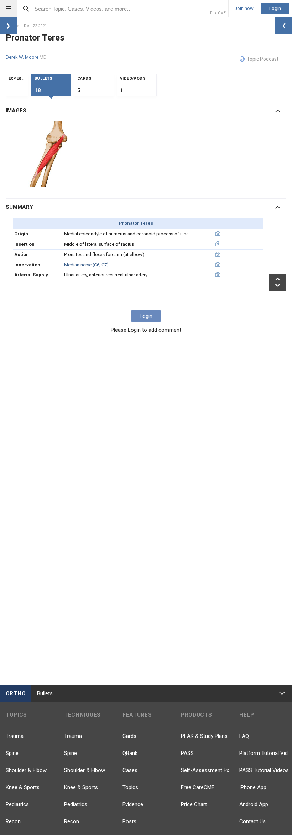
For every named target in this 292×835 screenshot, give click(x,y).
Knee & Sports (23, 787)
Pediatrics (17, 804)
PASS (187, 753)
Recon (13, 821)
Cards (129, 736)
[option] (49, 154)
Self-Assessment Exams (207, 770)
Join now (244, 8)
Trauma (15, 736)
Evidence (132, 804)
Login (275, 8)
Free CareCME (197, 787)
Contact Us (252, 821)
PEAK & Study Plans (204, 736)
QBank (129, 753)
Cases (129, 770)
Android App (253, 804)
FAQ (244, 736)
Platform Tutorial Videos (265, 753)
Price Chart (194, 804)
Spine (12, 753)
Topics (130, 787)
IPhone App (252, 787)
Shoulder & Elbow (26, 770)
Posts (129, 821)
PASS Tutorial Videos (264, 770)
